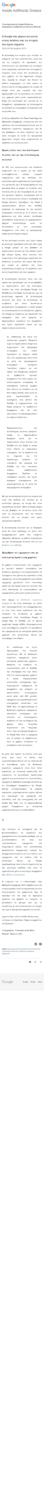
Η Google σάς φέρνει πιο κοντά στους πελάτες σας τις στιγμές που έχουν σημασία (20, 40)
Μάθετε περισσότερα (15, 874)
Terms (40, 982)
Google (25, 982)
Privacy (33, 982)
